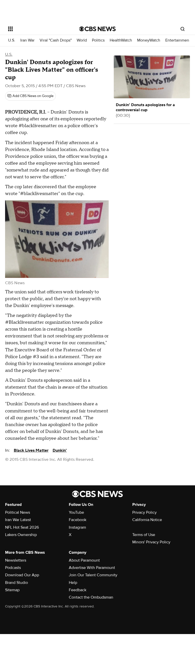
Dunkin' (60, 450)
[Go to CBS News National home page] (97, 28)
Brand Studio (16, 583)
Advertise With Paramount (92, 568)
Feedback (77, 590)
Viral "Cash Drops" (56, 40)
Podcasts (13, 568)
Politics (98, 40)
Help (73, 583)
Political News (17, 512)
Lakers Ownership (21, 535)
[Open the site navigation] (38, 29)
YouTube (76, 512)
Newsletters (15, 560)
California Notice (147, 520)
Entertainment (177, 40)
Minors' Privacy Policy (151, 542)
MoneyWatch (148, 40)
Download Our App (22, 575)
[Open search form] (182, 29)
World (82, 40)
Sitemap (12, 590)
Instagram (77, 527)
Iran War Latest (18, 520)
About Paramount (84, 560)
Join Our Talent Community (93, 575)
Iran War (27, 40)
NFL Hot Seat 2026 (22, 527)
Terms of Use (143, 535)
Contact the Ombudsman (91, 597)
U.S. (11, 40)
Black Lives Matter (31, 450)
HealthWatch (121, 40)
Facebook (77, 520)
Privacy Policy (144, 512)
